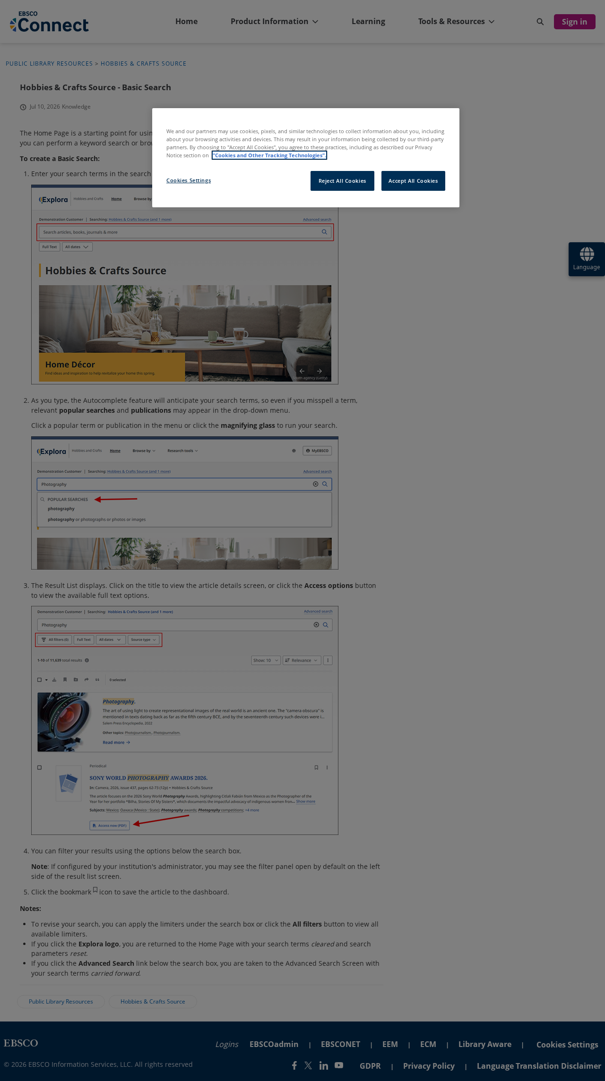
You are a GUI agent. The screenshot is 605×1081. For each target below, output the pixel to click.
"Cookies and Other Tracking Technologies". (269, 155)
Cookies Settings (188, 180)
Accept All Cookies (413, 180)
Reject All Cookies (342, 180)
